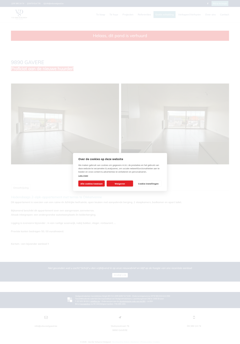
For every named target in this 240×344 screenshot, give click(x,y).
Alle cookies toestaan (91, 183)
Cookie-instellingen (148, 183)
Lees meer (83, 175)
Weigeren (120, 183)
